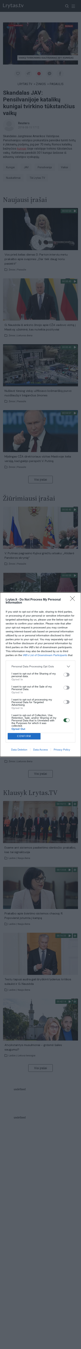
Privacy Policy (62, 749)
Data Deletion (19, 749)
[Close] (73, 599)
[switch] (66, 675)
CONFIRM (24, 736)
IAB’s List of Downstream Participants (45, 655)
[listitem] (40, 666)
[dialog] (40, 674)
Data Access (40, 749)
